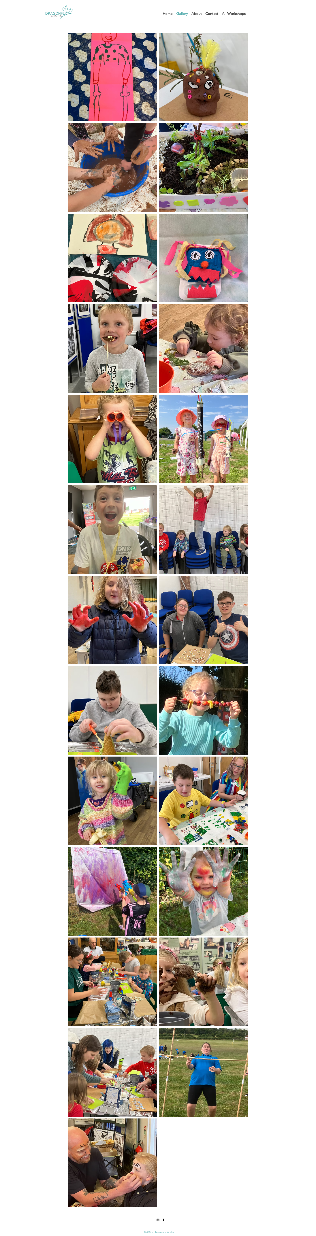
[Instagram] (158, 1220)
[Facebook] (163, 1220)
